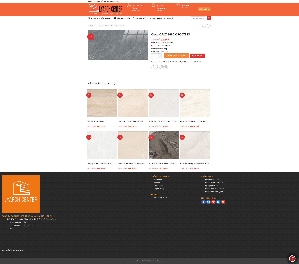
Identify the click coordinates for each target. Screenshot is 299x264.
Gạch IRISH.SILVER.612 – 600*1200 (162, 121)
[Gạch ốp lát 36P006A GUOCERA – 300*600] (102, 145)
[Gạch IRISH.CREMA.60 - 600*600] (133, 145)
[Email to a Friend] (162, 67)
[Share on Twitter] (158, 67)
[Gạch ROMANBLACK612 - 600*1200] (164, 145)
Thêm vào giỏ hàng (176, 56)
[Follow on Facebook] (203, 202)
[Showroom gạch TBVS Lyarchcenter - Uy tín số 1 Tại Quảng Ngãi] (105, 9)
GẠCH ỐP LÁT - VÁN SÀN (191, 62)
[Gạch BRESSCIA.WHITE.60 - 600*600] (195, 103)
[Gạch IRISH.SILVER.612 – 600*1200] (164, 103)
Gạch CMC (163, 62)
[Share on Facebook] (153, 67)
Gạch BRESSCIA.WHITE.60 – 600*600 (194, 121)
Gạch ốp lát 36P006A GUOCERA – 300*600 (100, 165)
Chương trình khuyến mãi (161, 18)
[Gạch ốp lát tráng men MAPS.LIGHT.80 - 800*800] (195, 145)
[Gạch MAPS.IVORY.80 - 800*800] (133, 103)
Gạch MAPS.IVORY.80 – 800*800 (130, 121)
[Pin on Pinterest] (166, 67)
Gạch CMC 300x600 (117, 26)
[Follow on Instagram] (208, 202)
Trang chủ (92, 26)
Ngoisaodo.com (156, 261)
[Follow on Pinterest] (213, 202)
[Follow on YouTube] (223, 202)
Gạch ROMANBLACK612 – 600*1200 (163, 163)
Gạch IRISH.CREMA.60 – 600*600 (131, 163)
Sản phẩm (103, 26)
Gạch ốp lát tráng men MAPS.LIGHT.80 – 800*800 (194, 165)
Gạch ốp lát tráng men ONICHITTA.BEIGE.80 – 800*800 (99, 122)
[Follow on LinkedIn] (218, 202)
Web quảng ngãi (18, 250)
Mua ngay (197, 56)
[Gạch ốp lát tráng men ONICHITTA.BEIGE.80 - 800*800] (102, 103)
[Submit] (209, 18)
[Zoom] (91, 56)
